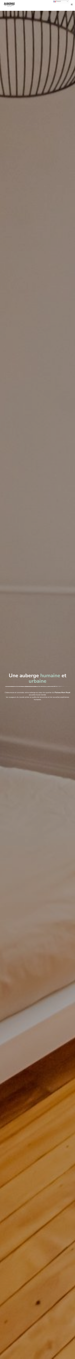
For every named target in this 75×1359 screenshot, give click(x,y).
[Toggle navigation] (55, 4)
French (58, 1)
